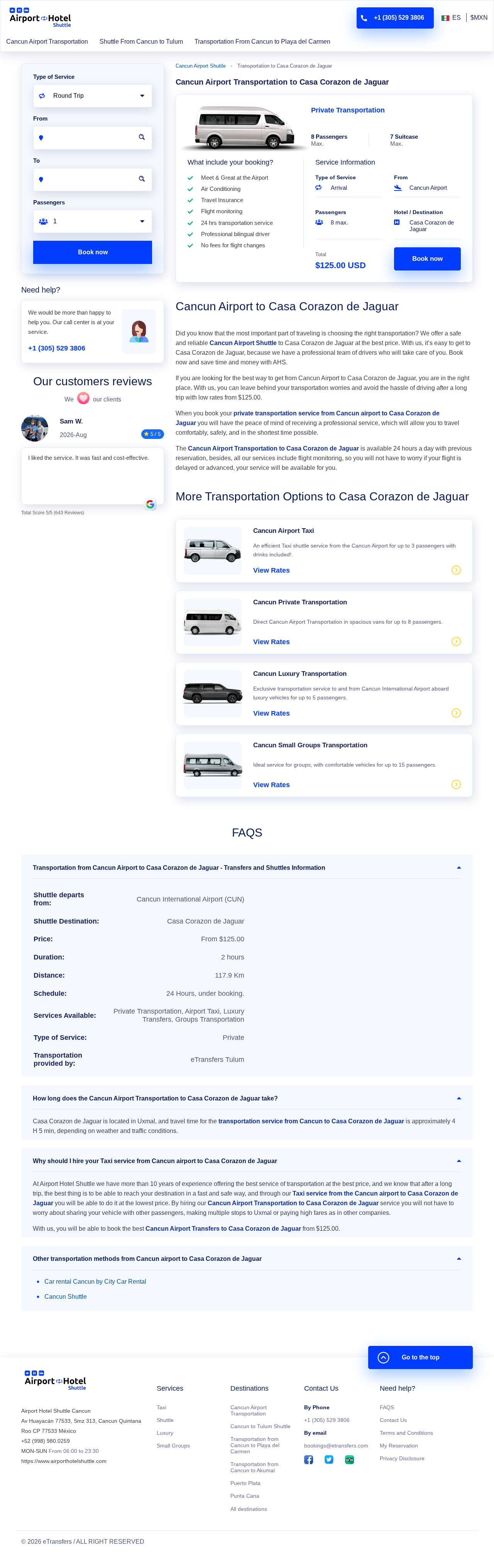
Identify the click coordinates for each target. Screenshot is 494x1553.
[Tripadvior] (349, 1460)
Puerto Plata (245, 1483)
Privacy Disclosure (402, 1458)
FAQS (387, 1407)
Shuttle (165, 1420)
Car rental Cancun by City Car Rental (95, 1281)
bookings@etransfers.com (336, 1445)
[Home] (55, 1381)
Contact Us (393, 1420)
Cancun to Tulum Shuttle (260, 1426)
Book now (427, 258)
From (401, 177)
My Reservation (399, 1445)
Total (320, 254)
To (36, 160)
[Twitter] (329, 1460)
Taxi (161, 1407)
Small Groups (173, 1445)
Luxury (165, 1433)
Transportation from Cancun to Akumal (254, 1467)
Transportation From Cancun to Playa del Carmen (262, 41)
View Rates (271, 570)
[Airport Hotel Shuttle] (40, 18)
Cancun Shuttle (65, 1296)
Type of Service (335, 177)
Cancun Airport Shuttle (201, 66)
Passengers (330, 212)
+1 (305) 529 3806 (56, 348)
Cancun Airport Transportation (47, 41)
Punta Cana (244, 1496)
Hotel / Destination (418, 212)
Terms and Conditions (406, 1433)
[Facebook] (308, 1460)
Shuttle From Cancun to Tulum (141, 41)
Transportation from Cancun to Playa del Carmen (254, 1445)
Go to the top (421, 1357)
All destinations (248, 1509)
